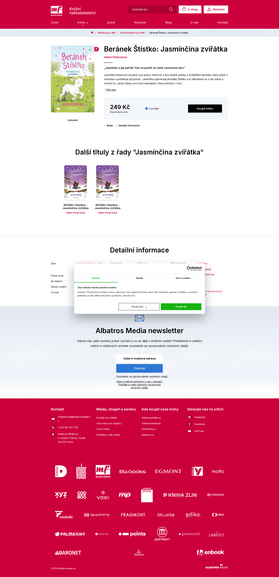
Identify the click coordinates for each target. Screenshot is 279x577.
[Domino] (61, 471)
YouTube (199, 431)
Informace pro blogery (109, 423)
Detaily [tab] (139, 278)
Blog (168, 22)
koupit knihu (205, 108)
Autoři (111, 22)
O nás (194, 22)
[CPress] (101, 534)
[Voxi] (102, 495)
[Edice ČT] (218, 515)
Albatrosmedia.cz (151, 417)
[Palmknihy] (70, 534)
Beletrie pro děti (107, 32)
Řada (110, 125)
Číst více (111, 89)
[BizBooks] (132, 471)
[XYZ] (61, 495)
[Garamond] (189, 534)
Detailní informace (129, 125)
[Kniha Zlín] (180, 495)
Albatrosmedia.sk (151, 423)
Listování (73, 120)
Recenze (140, 22)
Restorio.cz (148, 434)
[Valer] (81, 471)
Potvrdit (139, 368)
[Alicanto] (165, 515)
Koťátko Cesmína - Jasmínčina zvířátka (75, 206)
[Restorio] (139, 552)
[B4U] (97, 515)
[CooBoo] (82, 495)
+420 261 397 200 (68, 427)
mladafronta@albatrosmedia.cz (74, 418)
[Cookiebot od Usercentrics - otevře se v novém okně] (189, 268)
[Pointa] (132, 534)
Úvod (54, 22)
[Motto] (218, 471)
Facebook (199, 424)
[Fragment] (133, 515)
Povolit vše (181, 306)
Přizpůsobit (137, 306)
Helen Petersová (115, 57)
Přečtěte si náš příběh (108, 434)
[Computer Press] (147, 495)
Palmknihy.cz (149, 429)
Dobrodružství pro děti (132, 32)
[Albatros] (197, 471)
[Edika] (193, 515)
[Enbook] (210, 552)
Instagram (199, 417)
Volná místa (102, 429)
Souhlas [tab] (96, 278)
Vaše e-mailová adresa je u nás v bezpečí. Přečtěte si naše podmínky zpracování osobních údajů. (139, 384)
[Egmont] (168, 471)
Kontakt (223, 22)
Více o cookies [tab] (183, 278)
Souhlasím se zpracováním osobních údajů (142, 376)
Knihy (81, 22)
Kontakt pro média (106, 417)
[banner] (73, 11)
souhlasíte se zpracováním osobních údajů (158, 346)
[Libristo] (216, 534)
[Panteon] (162, 534)
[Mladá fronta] (103, 471)
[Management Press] (125, 495)
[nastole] (64, 515)
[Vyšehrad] (215, 495)
